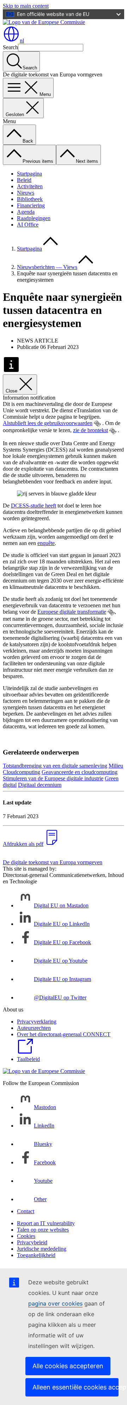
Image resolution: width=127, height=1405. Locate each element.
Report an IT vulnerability (46, 1223)
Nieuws (25, 193)
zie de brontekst (90, 430)
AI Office (27, 225)
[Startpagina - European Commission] (44, 22)
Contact (25, 1211)
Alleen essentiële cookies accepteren (75, 1387)
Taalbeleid (28, 1059)
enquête (46, 543)
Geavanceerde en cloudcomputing (79, 772)
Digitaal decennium (39, 785)
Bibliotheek (30, 199)
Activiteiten (30, 186)
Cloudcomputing (21, 772)
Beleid (24, 180)
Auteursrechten (34, 1028)
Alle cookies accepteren (67, 1366)
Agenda (26, 212)
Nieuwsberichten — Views (47, 267)
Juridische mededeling (41, 1249)
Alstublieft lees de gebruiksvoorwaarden (47, 423)
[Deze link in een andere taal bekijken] (97, 423)
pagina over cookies (55, 1303)
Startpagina (29, 174)
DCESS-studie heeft (33, 506)
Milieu (116, 766)
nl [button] (22, 41)
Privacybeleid (32, 1242)
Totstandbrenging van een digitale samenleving (55, 766)
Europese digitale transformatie (71, 612)
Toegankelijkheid (36, 1255)
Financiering (31, 205)
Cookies (26, 1236)
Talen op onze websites (43, 1230)
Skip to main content (26, 6)
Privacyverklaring (36, 1022)
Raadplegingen (33, 218)
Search (10, 47)
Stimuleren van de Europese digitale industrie (53, 778)
